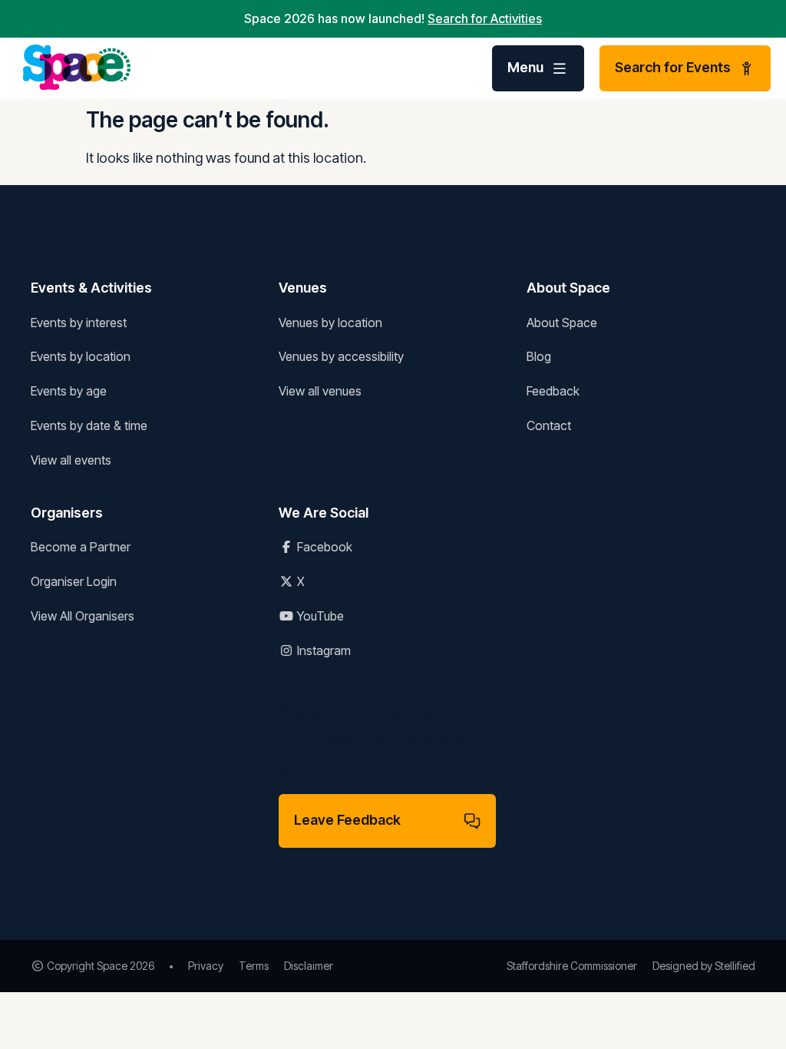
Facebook (323, 546)
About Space (562, 322)
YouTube (319, 616)
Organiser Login (74, 581)
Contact (549, 425)
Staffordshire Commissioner (572, 965)
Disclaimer (308, 965)
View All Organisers (82, 616)
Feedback (553, 391)
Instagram (322, 650)
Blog (539, 356)
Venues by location (330, 322)
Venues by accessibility (341, 356)
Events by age (69, 391)
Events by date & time (89, 425)
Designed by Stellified (703, 965)
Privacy (205, 965)
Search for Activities (485, 18)
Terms (254, 965)
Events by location (80, 356)
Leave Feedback (347, 820)
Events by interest (79, 322)
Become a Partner (80, 546)
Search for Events (673, 67)
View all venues (320, 391)
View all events (71, 460)
